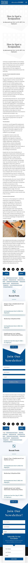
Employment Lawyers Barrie (12, 281)
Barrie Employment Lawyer (11, 278)
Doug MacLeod (9, 311)
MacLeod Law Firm (10, 22)
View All (14, 347)
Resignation (5, 285)
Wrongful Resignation (7, 287)
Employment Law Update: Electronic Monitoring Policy (13, 334)
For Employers (7, 342)
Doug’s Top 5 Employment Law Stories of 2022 (14, 304)
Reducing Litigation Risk (12, 318)
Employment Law (12, 279)
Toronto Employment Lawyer (16, 285)
